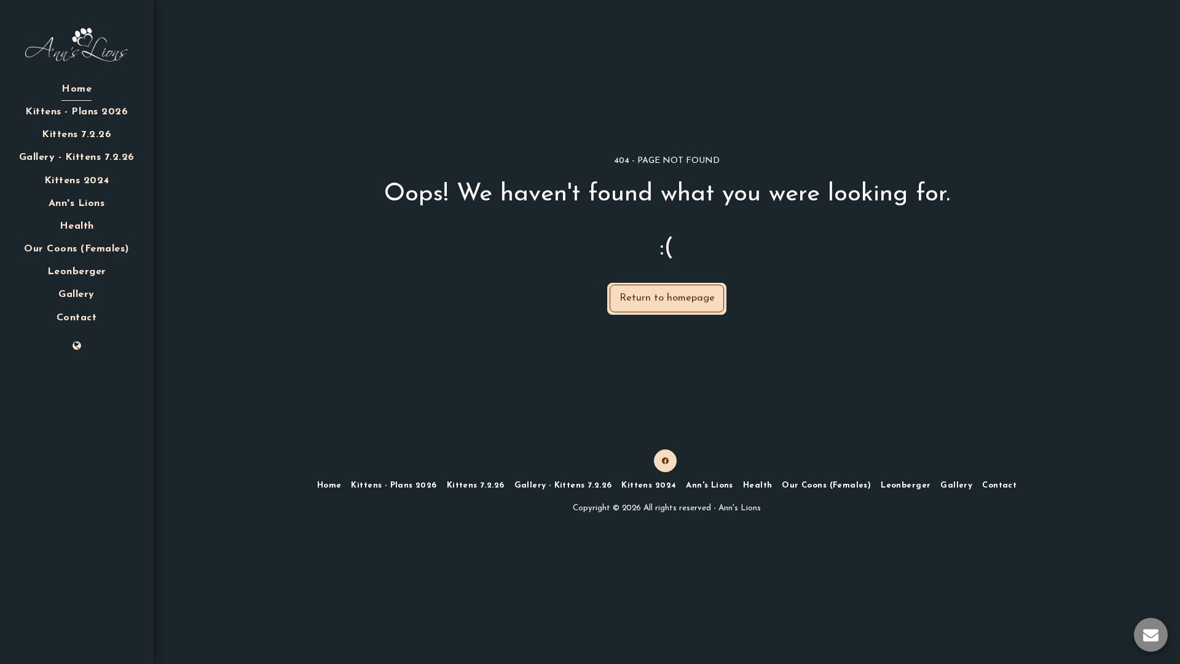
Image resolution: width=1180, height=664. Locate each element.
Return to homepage (667, 298)
